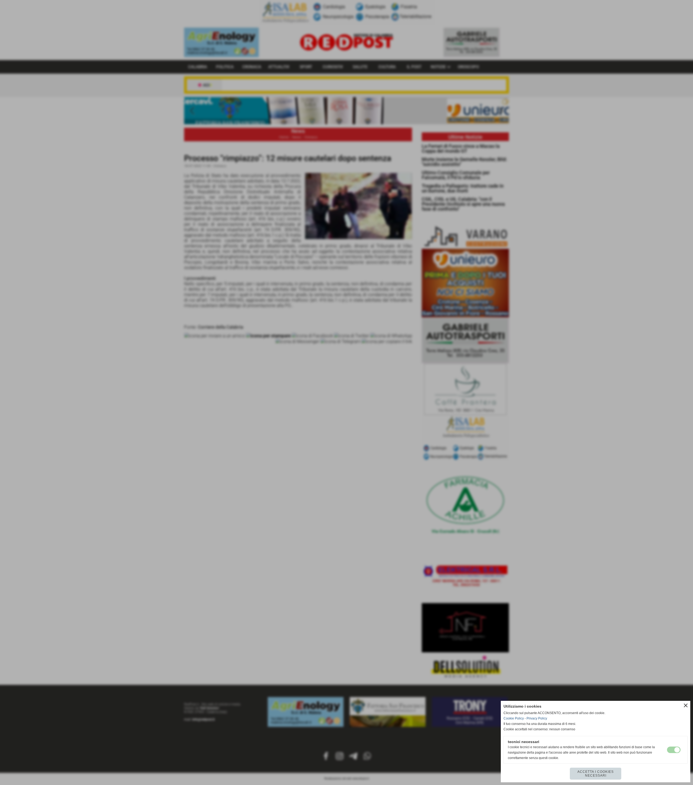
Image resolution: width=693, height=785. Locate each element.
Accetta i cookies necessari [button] (595, 773)
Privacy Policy (537, 718)
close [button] (685, 705)
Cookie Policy (514, 718)
